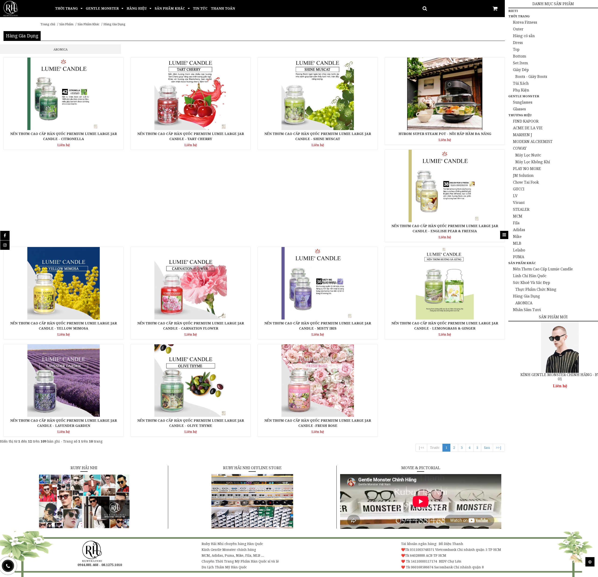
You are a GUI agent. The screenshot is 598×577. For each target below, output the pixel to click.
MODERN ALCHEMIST (532, 141)
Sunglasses (522, 102)
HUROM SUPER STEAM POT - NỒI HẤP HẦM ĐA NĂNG (445, 133)
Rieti (513, 11)
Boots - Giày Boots (531, 76)
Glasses (519, 109)
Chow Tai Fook (526, 182)
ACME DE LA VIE (528, 128)
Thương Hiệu (520, 115)
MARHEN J (522, 134)
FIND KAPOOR (525, 121)
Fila (516, 222)
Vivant (519, 202)
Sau (487, 447)
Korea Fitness (525, 22)
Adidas (519, 229)
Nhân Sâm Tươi (527, 309)
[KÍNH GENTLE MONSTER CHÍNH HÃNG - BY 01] (553, 347)
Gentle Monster (523, 96)
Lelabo (519, 250)
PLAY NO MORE (527, 168)
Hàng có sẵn (524, 35)
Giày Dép (521, 69)
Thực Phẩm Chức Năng (535, 289)
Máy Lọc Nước (528, 155)
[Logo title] (11, 8)
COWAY (520, 148)
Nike (517, 236)
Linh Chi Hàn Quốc (529, 275)
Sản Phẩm (66, 24)
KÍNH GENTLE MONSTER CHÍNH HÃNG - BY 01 (553, 377)
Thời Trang (519, 16)
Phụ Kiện (521, 90)
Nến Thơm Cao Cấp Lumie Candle (543, 269)
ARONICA (523, 302)
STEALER (521, 209)
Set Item (520, 62)
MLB (517, 243)
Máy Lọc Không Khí (532, 161)
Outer (518, 29)
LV (515, 195)
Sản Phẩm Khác (88, 24)
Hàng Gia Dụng (114, 24)
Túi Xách (521, 83)
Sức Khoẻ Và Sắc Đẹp (531, 282)
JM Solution (523, 175)
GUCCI (518, 189)
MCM (517, 216)
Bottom (519, 56)
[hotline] (8, 565)
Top (516, 49)
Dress (518, 42)
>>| (499, 447)
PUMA (518, 256)
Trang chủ (47, 24)
